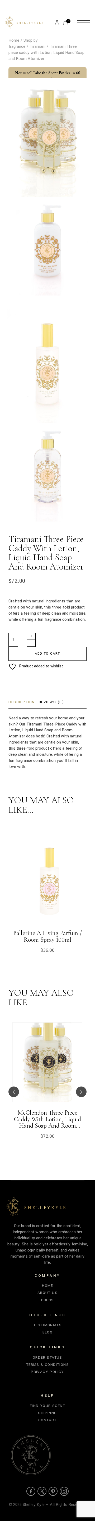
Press (47, 1300)
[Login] (57, 22)
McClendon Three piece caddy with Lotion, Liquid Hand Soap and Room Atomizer (47, 1119)
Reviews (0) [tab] (51, 702)
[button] (13, 1092)
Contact (47, 1420)
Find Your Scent (47, 1405)
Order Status (47, 1357)
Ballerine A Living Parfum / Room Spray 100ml (47, 936)
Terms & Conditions (47, 1364)
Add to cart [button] (19, 1069)
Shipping (47, 1412)
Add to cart (47, 653)
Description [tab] (21, 702)
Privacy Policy (47, 1371)
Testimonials (47, 1325)
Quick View (75, 1069)
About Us (47, 1292)
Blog (47, 1332)
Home (47, 1285)
